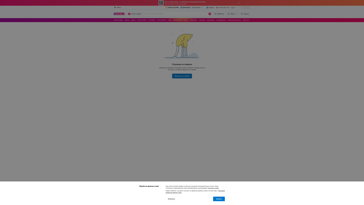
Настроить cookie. (213, 188)
